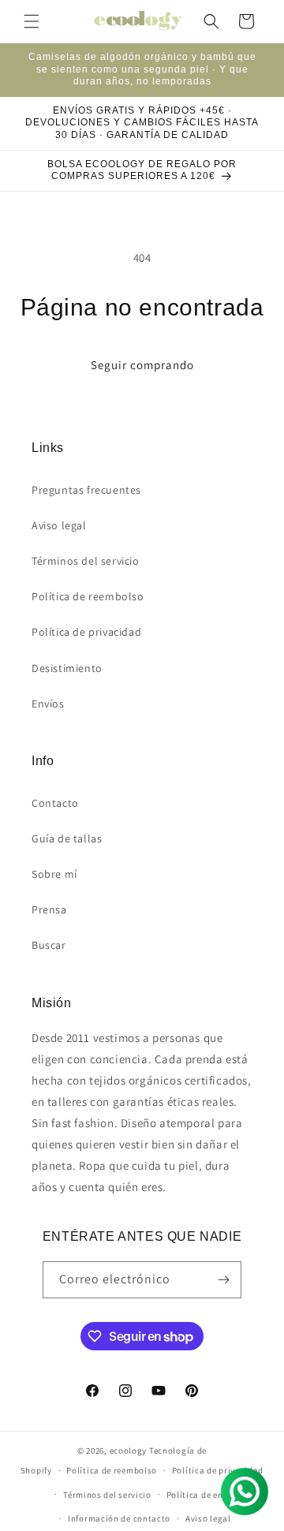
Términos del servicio (86, 561)
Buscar (49, 945)
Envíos (48, 703)
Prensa (49, 909)
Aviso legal (59, 525)
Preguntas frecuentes (86, 490)
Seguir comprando (142, 364)
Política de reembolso (88, 596)
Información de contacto (119, 1518)
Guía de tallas (67, 838)
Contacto (55, 803)
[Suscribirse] (223, 1279)
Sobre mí (54, 874)
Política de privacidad (86, 632)
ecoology (129, 1450)
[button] (31, 21)
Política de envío (201, 1494)
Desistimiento (67, 668)
